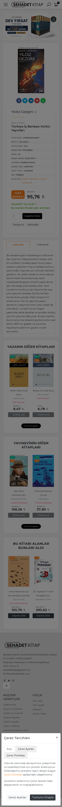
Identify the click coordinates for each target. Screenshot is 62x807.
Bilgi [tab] (9, 749)
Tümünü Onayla (42, 797)
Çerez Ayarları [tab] (26, 749)
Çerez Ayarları (18, 797)
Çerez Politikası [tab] (16, 755)
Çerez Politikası (13, 774)
